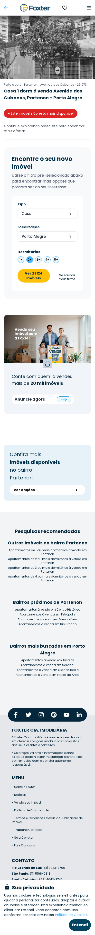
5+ (56, 259)
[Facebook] (16, 715)
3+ (38, 259)
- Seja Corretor (22, 837)
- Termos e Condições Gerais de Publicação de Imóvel (47, 820)
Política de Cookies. (71, 914)
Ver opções (24, 489)
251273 (82, 84)
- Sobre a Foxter (23, 787)
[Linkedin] (79, 715)
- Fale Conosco (23, 845)
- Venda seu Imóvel (26, 802)
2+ (30, 259)
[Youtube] (66, 715)
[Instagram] (41, 715)
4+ (47, 259)
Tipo (22, 204)
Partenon (30, 84)
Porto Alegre (12, 84)
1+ (21, 259)
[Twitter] (28, 715)
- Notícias (19, 795)
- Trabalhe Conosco (27, 830)
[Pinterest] (54, 715)
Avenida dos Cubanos (57, 84)
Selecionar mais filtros (67, 277)
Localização (29, 227)
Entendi (80, 925)
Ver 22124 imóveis (33, 276)
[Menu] (89, 8)
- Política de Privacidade (30, 810)
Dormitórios (29, 251)
